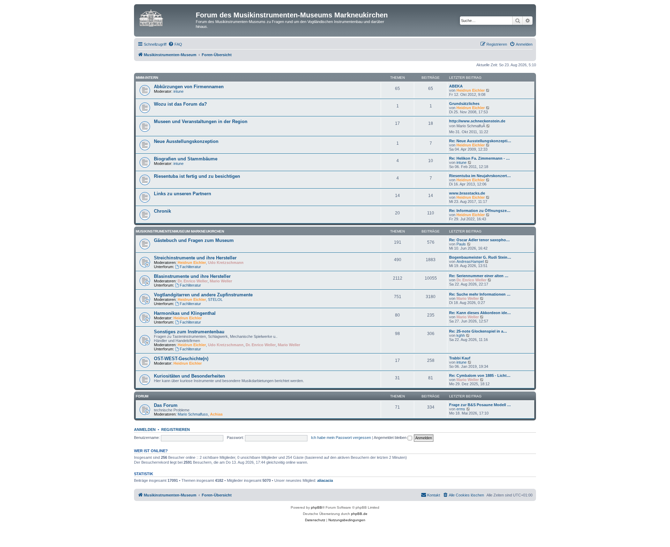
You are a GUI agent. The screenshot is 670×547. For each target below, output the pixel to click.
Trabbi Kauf (459, 358)
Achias (216, 414)
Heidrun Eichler (470, 90)
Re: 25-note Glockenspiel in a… (478, 331)
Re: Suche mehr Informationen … (480, 294)
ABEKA (456, 86)
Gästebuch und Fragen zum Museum (194, 240)
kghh (460, 335)
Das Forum (166, 405)
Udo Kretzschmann (226, 262)
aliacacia (325, 480)
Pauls (461, 244)
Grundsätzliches (464, 103)
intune (178, 91)
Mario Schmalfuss (193, 414)
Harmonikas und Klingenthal (185, 313)
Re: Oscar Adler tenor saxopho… (479, 240)
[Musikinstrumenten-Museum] (166, 17)
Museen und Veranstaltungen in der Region (200, 121)
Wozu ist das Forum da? (180, 104)
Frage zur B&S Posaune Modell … (480, 405)
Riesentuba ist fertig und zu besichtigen (197, 176)
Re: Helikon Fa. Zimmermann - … (479, 158)
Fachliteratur (190, 267)
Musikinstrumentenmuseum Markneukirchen (180, 231)
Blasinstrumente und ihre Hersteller (192, 276)
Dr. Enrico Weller (193, 281)
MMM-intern (147, 77)
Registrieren (175, 429)
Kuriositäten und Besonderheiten (189, 376)
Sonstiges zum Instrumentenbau (189, 331)
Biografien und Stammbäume (185, 158)
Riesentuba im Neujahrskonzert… (480, 176)
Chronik (162, 211)
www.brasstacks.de (467, 193)
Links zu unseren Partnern (182, 193)
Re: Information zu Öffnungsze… (480, 210)
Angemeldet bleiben (391, 437)
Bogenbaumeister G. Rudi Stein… (480, 257)
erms (460, 409)
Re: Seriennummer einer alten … (478, 276)
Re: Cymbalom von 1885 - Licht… (480, 375)
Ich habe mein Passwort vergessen (341, 437)
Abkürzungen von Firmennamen (189, 86)
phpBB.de (359, 514)
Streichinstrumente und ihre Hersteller (195, 257)
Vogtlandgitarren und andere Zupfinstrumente (203, 294)
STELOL (215, 299)
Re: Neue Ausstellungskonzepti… (480, 141)
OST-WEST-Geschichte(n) (181, 358)
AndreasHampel (470, 261)
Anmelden (145, 429)
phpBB (316, 507)
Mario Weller (221, 281)
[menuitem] (175, 44)
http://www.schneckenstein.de (477, 121)
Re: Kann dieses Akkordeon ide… (480, 313)
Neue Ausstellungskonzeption (186, 141)
